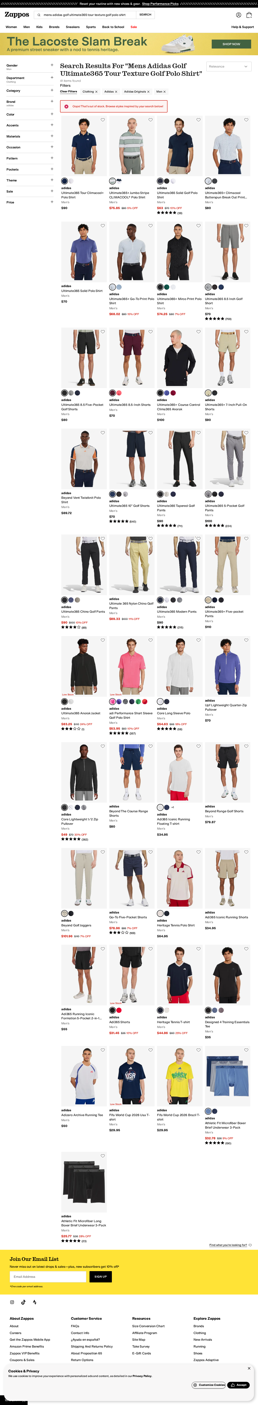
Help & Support (242, 27)
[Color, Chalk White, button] (166, 1010)
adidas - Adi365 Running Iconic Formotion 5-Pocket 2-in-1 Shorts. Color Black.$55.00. (84, 992)
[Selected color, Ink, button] (160, 1010)
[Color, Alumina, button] (166, 494)
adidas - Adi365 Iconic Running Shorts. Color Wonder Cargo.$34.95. (228, 893)
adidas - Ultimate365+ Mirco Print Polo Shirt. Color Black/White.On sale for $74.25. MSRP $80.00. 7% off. (180, 271)
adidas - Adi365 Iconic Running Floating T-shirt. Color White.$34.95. (180, 792)
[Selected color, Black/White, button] (160, 287)
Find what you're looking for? (228, 1245)
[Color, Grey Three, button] (125, 494)
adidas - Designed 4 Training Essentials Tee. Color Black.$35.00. (228, 992)
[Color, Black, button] (166, 181)
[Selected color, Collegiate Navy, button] (64, 181)
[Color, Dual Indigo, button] (166, 393)
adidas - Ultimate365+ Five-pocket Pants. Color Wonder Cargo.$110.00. (228, 582)
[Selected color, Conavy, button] (160, 600)
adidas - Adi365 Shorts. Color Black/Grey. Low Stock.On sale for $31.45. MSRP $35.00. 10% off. (132, 992)
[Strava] (34, 1302)
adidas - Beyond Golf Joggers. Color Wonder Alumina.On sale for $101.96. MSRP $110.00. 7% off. (84, 893)
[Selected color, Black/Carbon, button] (64, 701)
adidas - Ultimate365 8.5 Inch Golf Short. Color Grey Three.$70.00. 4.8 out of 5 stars (228, 271)
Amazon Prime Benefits (27, 1346)
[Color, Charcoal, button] (221, 1010)
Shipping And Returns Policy (92, 1346)
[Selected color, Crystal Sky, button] (208, 181)
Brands (199, 1326)
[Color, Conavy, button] (221, 494)
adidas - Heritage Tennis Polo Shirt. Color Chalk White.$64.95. (180, 893)
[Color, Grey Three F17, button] (71, 393)
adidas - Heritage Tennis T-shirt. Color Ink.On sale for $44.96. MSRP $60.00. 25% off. (180, 992)
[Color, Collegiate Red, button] (144, 701)
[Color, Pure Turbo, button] (119, 393)
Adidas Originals (135, 91)
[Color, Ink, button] (166, 913)
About (14, 1326)
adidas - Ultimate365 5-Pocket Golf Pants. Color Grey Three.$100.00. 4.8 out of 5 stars (228, 478)
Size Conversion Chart (148, 1326)
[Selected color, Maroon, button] (112, 393)
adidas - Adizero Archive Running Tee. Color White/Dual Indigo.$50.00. (84, 1096)
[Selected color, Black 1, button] (160, 494)
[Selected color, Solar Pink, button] (112, 701)
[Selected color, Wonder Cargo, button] (208, 393)
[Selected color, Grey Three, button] (208, 287)
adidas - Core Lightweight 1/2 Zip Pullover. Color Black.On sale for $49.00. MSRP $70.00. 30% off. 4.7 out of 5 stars (84, 792)
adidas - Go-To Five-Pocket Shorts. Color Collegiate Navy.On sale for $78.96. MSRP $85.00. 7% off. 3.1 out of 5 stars (132, 893)
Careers (15, 1333)
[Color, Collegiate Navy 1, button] (173, 494)
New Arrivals (203, 1339)
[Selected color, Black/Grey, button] (112, 1010)
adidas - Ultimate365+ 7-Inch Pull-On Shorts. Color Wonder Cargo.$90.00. (228, 375)
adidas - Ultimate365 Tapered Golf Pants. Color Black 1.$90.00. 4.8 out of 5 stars (180, 478)
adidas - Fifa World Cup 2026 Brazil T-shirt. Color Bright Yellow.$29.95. (180, 1096)
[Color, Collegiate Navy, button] (221, 287)
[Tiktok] (23, 1302)
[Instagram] (12, 1302)
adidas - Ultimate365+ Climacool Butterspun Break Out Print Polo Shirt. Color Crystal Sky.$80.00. (228, 165)
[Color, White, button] (71, 181)
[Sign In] (238, 15)
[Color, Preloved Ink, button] (71, 600)
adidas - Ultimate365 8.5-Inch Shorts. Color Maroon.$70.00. (132, 375)
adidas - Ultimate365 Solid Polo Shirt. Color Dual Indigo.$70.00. (84, 271)
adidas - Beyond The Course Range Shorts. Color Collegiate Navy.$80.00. (132, 792)
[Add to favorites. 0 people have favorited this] (103, 120)
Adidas (109, 91)
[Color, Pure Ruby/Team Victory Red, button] (119, 1010)
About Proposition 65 (86, 1353)
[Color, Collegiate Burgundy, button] (173, 393)
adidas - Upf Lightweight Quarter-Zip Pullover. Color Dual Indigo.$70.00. (228, 686)
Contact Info (80, 1333)
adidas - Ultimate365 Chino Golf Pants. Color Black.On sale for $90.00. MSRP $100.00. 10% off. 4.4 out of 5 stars (84, 582)
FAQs (75, 1326)
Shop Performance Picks (160, 4)
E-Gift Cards (141, 1353)
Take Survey (141, 1346)
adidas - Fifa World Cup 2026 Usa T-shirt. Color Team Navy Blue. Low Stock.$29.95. (132, 1096)
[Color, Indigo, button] (166, 807)
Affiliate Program (144, 1333)
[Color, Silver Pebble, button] (77, 600)
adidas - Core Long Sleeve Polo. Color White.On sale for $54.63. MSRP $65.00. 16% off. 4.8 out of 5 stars (180, 686)
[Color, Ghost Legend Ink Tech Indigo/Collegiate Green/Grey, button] (214, 1111)
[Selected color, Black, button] (64, 393)
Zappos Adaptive (206, 1360)
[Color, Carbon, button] (214, 181)
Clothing (88, 91)
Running (200, 1346)
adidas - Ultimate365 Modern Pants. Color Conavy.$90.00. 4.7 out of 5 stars (180, 582)
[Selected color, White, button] (160, 701)
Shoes (198, 1353)
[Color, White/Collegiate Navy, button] (119, 181)
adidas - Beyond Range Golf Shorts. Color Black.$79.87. (228, 792)
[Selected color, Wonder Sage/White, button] (112, 181)
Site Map (138, 1339)
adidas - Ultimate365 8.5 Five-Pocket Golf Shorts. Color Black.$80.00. (84, 375)
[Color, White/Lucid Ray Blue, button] (173, 287)
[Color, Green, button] (138, 701)
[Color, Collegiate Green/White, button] (166, 287)
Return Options (82, 1360)
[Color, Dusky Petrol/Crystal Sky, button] (119, 287)
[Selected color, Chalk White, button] (160, 913)
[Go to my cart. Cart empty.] (249, 15)
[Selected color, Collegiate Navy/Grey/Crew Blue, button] (208, 1111)
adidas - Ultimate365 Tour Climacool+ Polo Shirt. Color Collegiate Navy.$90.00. (84, 165)
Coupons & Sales (22, 1360)
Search (145, 14)
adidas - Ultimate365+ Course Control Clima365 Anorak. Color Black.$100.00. (180, 375)
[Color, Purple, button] (119, 701)
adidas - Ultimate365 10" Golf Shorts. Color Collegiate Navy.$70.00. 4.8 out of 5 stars (132, 478)
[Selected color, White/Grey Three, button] (112, 287)
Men (159, 91)
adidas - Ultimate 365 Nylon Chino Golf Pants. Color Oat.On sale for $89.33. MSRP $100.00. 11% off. (132, 582)
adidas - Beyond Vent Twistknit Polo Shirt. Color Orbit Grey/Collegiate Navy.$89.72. (84, 478)
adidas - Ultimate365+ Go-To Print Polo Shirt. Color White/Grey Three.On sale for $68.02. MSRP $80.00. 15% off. (132, 271)
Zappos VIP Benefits (25, 1353)
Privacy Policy (142, 1376)
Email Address (24, 1277)
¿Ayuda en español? (85, 1339)
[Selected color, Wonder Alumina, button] (64, 913)
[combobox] (85, 15)
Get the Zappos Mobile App (30, 1339)
